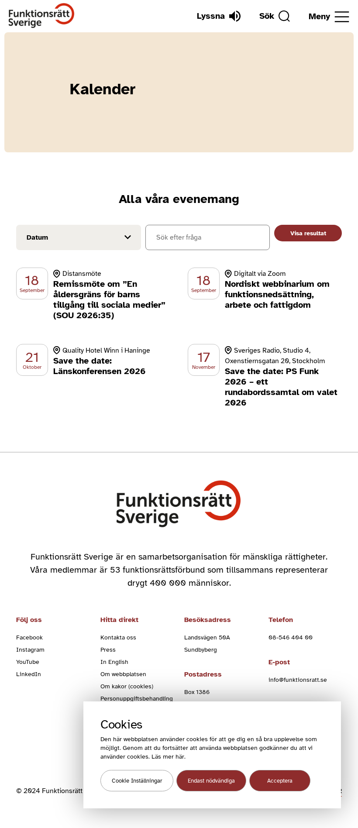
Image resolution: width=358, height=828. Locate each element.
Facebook (29, 637)
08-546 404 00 (290, 637)
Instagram (30, 649)
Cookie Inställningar (137, 780)
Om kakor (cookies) (126, 686)
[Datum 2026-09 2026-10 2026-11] (78, 238)
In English (114, 662)
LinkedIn (28, 674)
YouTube (27, 662)
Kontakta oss (118, 637)
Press (108, 649)
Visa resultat (308, 233)
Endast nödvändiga (211, 780)
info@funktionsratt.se (297, 680)
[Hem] (42, 16)
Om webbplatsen (123, 674)
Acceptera (280, 780)
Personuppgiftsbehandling (136, 698)
